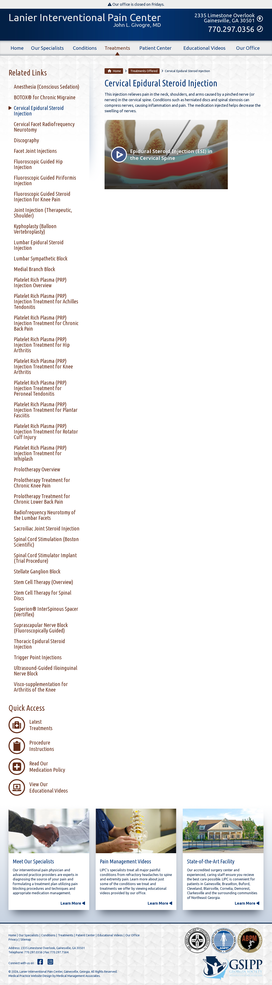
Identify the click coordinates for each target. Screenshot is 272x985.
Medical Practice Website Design (30, 976)
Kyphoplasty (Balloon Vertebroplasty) (35, 229)
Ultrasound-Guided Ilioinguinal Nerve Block (45, 671)
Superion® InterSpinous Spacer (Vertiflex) (46, 611)
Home (17, 48)
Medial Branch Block (34, 269)
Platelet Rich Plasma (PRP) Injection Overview (40, 282)
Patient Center (155, 48)
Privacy (13, 939)
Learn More (71, 903)
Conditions (85, 48)
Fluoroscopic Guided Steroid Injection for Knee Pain (42, 196)
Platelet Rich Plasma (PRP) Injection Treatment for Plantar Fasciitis (46, 409)
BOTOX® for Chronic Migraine (44, 97)
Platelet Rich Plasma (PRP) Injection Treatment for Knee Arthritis (43, 366)
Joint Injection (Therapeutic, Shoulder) (43, 213)
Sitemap (25, 939)
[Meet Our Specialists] (48, 832)
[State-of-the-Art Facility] (223, 832)
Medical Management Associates (78, 976)
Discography (26, 140)
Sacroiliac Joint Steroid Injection (46, 528)
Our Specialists (47, 48)
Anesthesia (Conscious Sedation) (46, 87)
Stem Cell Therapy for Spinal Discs (42, 595)
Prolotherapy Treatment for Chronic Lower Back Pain (42, 499)
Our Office (248, 48)
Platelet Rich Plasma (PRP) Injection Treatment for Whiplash (40, 453)
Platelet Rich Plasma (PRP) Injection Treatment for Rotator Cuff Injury (46, 431)
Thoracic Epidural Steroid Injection (39, 644)
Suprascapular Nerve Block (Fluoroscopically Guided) (41, 628)
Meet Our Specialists (33, 861)
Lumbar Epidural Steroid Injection (39, 245)
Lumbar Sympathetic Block (40, 258)
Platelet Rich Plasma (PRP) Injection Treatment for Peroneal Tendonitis (40, 388)
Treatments (117, 48)
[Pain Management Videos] (136, 832)
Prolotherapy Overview (37, 469)
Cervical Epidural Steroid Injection (39, 111)
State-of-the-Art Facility (210, 861)
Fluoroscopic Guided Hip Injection (38, 164)
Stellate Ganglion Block (37, 571)
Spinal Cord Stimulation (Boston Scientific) (46, 542)
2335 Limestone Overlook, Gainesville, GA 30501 (53, 948)
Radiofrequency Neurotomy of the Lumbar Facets (45, 515)
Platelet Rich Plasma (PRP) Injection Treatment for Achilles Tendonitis (46, 301)
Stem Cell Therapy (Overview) (43, 582)
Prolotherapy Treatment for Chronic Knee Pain (42, 483)
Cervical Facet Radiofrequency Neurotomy (44, 127)
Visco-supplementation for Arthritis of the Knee (41, 687)
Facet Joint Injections (35, 151)
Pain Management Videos (125, 861)
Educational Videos (204, 48)
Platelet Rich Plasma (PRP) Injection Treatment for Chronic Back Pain (46, 323)
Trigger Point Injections (38, 657)
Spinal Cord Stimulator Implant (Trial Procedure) (45, 558)
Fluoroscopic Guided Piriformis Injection (45, 180)
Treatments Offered (143, 71)
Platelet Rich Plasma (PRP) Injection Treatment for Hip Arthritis (42, 344)
